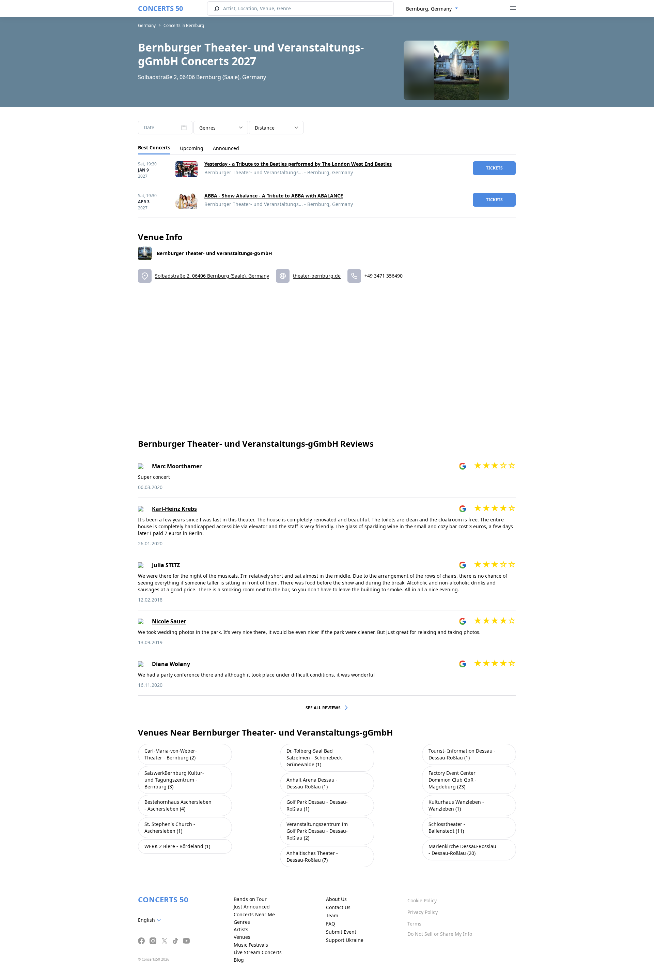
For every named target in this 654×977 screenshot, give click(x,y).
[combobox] (432, 9)
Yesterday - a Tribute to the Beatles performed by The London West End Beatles (298, 164)
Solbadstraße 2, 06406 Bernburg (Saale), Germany (202, 77)
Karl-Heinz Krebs (174, 509)
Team (332, 915)
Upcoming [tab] (191, 148)
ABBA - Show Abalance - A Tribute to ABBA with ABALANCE (273, 195)
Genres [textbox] (207, 127)
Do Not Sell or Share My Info (439, 934)
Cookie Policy (422, 900)
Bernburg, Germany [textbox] (429, 8)
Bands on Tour (250, 899)
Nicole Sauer (169, 621)
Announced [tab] (226, 148)
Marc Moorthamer (177, 466)
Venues (242, 937)
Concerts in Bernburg (184, 25)
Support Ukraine (344, 940)
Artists (241, 929)
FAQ (330, 923)
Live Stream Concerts (258, 952)
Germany (147, 25)
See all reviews (324, 708)
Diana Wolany (171, 664)
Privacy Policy (422, 912)
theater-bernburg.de (317, 275)
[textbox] (151, 920)
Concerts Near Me (254, 914)
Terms (414, 923)
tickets (494, 168)
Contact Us (338, 907)
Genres (242, 922)
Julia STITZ (166, 565)
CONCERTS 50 (160, 8)
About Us (336, 899)
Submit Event (341, 932)
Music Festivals (251, 945)
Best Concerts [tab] (154, 147)
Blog (239, 960)
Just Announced (252, 906)
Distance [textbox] (265, 127)
